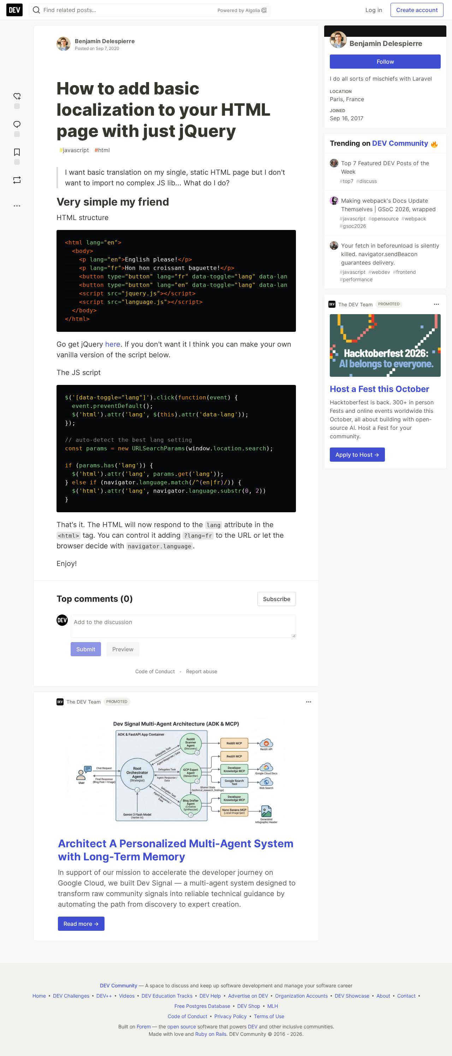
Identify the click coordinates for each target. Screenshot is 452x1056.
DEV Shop (248, 1006)
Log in (373, 9)
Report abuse (201, 671)
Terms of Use (269, 1016)
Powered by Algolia (239, 10)
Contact (406, 996)
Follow (385, 61)
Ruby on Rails (210, 1034)
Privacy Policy (230, 1016)
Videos (127, 996)
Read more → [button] (81, 923)
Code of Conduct (155, 671)
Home (39, 996)
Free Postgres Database (202, 1006)
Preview (122, 649)
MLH (272, 1006)
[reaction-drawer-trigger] (17, 100)
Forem (144, 1026)
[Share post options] (17, 206)
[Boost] (17, 180)
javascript (74, 150)
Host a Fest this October (379, 389)
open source (181, 1026)
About (383, 996)
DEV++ (104, 996)
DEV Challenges (71, 996)
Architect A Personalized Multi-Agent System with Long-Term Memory (175, 850)
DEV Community (400, 143)
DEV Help (210, 996)
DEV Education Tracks (167, 996)
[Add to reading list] (17, 156)
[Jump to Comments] (17, 128)
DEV (252, 1026)
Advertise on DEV (248, 996)
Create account (417, 9)
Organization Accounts (301, 996)
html (102, 150)
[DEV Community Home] (14, 10)
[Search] (36, 10)
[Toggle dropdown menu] (308, 702)
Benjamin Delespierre (105, 41)
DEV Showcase (352, 996)
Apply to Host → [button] (357, 454)
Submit (85, 649)
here (112, 344)
